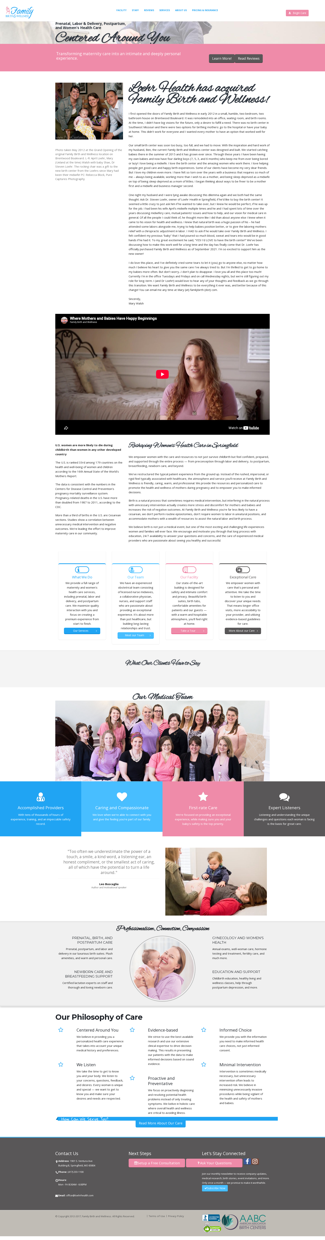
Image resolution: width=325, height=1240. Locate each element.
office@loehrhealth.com (79, 1195)
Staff (135, 10)
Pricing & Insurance (205, 10)
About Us (181, 10)
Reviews (149, 10)
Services (164, 10)
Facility (121, 10)
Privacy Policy (176, 1216)
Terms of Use (157, 1216)
